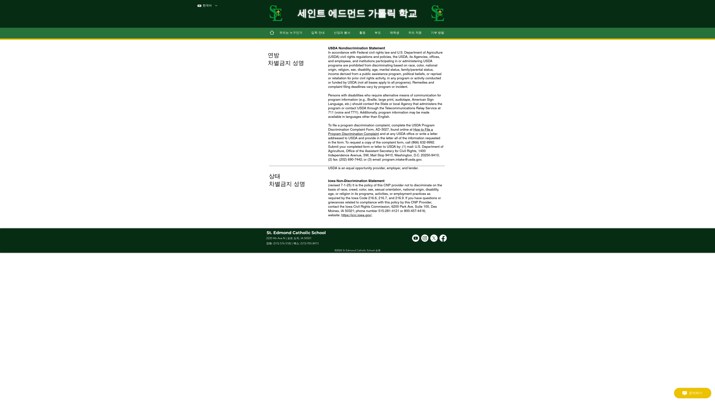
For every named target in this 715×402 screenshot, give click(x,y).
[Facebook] (443, 238)
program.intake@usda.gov (401, 159)
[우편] (272, 32)
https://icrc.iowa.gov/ (356, 215)
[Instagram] (424, 238)
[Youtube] (415, 238)
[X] (434, 238)
